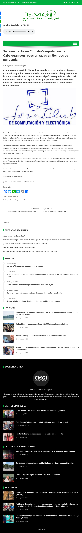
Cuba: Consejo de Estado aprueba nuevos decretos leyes (30, 285)
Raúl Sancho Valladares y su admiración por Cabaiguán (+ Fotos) (42, 422)
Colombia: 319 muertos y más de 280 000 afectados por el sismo (42, 324)
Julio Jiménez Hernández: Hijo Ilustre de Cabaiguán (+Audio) (40, 411)
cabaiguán (17, 200)
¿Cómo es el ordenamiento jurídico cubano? (18, 182)
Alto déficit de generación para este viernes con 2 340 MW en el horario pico (30, 251)
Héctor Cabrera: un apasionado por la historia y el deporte (39, 434)
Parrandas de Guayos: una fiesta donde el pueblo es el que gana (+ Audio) (45, 451)
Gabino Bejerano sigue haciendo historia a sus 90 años (38, 475)
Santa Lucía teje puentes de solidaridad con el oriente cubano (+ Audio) (45, 463)
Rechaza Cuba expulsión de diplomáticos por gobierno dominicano (33, 301)
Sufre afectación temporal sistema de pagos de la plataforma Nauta (34, 293)
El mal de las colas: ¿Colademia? (54, 210)
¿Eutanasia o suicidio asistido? (14, 236)
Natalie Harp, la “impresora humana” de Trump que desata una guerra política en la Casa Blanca (36, 240)
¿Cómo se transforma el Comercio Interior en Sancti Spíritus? (25, 244)
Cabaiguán (15, 196)
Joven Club (23, 200)
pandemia (32, 169)
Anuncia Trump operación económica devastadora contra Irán (41, 336)
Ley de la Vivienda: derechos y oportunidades (19, 247)
